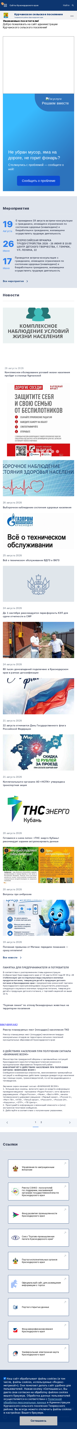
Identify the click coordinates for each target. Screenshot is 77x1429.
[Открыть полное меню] (72, 15)
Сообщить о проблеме (38, 181)
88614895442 (9, 1024)
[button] (17, 451)
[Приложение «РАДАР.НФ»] (38, 429)
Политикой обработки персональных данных (33, 1400)
